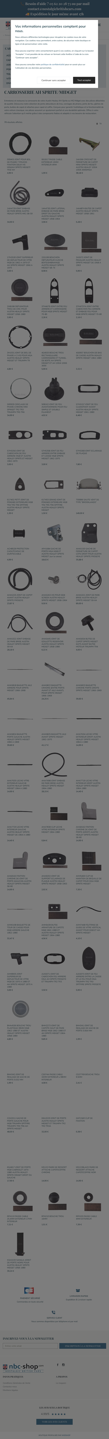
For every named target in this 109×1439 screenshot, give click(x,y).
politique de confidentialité (52, 64)
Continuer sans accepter (53, 80)
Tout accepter (84, 80)
